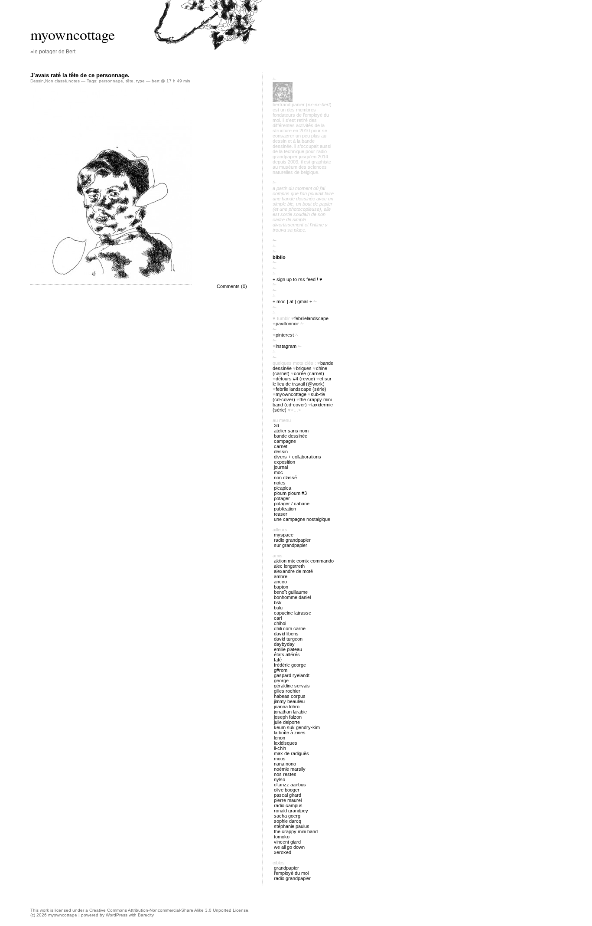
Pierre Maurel (288, 800)
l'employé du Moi (291, 873)
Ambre (280, 576)
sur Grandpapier (290, 545)
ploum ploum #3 (290, 493)
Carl (278, 618)
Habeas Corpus (290, 696)
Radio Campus (288, 805)
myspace (283, 534)
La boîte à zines (290, 732)
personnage (111, 81)
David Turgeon (288, 638)
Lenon (279, 737)
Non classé (56, 81)
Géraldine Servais (292, 685)
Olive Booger (286, 789)
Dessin (37, 81)
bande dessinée (290, 435)
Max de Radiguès (291, 753)
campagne (285, 441)
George (281, 680)
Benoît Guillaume (291, 592)
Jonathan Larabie (290, 711)
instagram (286, 346)
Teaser (280, 514)
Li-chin (280, 748)
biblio (279, 257)
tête (129, 81)
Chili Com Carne (290, 628)
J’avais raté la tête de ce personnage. (80, 75)
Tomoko (281, 836)
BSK (278, 602)
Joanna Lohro (286, 706)
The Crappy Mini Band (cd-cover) (302, 402)
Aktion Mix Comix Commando (304, 560)
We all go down (289, 847)
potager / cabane (291, 503)
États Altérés (287, 654)
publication (285, 508)
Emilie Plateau (288, 649)
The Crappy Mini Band (296, 831)
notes (74, 81)
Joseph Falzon (288, 717)
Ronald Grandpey (291, 810)
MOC (278, 472)
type (140, 81)
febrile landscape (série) (301, 389)
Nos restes (285, 774)
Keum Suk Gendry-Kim (297, 727)
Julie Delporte (287, 722)
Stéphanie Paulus (291, 826)
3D (276, 425)
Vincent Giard (287, 841)
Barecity (146, 915)
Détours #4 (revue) (295, 378)
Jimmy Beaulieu (289, 701)
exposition (284, 462)
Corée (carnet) (309, 373)
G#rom (280, 670)
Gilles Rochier (287, 691)
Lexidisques (285, 743)
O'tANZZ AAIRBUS (290, 784)
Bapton (281, 586)
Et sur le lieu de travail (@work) (302, 381)
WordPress (116, 915)
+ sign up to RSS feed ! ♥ (297, 279)
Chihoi (280, 623)
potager (282, 498)
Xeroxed (282, 852)
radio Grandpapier (292, 540)
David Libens (286, 633)
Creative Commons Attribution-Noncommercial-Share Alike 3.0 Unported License (168, 910)
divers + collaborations (297, 456)
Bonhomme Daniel (292, 597)
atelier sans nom (291, 430)
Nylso (279, 779)
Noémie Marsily (290, 769)
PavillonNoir (287, 323)
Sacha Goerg (287, 815)
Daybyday (284, 644)
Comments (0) (232, 286)
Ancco (280, 581)
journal (281, 467)
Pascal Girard (287, 795)
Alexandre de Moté (293, 571)
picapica (282, 488)
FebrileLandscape (311, 318)
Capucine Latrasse (292, 612)
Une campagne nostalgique (302, 519)
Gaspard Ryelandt (291, 675)
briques (304, 368)
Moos (280, 758)
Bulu (278, 607)
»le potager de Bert (52, 52)
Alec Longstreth (289, 566)
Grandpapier (286, 867)
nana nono (285, 763)
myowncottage (72, 34)
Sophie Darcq (287, 821)
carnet (280, 446)
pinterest (285, 334)
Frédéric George (290, 665)
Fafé (278, 659)
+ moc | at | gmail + (292, 301)
